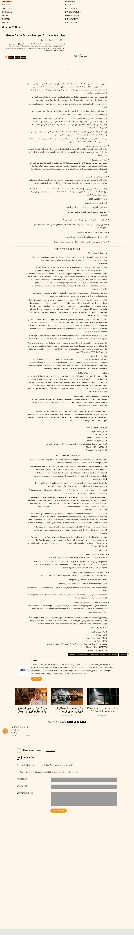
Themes (23, 57)
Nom (22, 779)
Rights (17, 57)
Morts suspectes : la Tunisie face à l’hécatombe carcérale (102, 710)
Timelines (6, 8)
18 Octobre (123, 654)
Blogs (68, 5)
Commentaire (25, 793)
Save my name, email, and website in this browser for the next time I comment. (52, 772)
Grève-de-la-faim (113, 654)
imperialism (103, 654)
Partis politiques (93, 654)
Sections (7, 1)
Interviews (70, 8)
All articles (36, 679)
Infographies (71, 16)
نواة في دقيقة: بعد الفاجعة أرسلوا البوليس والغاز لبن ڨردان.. (69, 710)
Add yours (50, 750)
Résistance (72, 654)
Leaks (4, 16)
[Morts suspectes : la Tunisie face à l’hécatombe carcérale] (103, 697)
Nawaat (44, 40)
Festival (6, 23)
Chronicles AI (71, 23)
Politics (11, 57)
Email (22, 786)
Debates (6, 19)
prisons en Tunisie (82, 654)
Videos (5, 5)
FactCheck (7, 12)
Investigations (72, 12)
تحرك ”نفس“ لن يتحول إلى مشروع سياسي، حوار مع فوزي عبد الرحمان (32, 710)
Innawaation (71, 19)
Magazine (69, 1)
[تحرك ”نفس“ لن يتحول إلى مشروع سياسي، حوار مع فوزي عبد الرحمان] (31, 697)
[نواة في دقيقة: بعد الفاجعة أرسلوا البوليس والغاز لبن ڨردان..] (67, 697)
